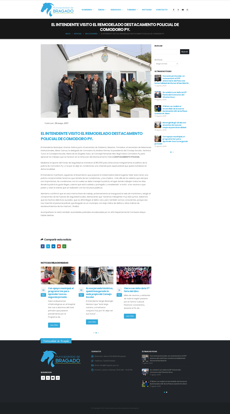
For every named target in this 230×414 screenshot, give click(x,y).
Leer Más (54, 322)
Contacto (162, 9)
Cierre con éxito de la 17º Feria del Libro (99, 290)
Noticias (147, 9)
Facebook (43, 246)
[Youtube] (183, 10)
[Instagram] (187, 10)
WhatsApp (64, 246)
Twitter (48, 246)
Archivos (158, 59)
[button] (94, 333)
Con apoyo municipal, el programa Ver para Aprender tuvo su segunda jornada (168, 368)
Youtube (53, 378)
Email (59, 246)
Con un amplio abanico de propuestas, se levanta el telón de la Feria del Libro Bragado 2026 (171, 131)
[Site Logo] (57, 10)
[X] (178, 10)
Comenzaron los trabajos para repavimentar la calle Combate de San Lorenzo (137, 293)
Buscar (158, 46)
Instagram (58, 378)
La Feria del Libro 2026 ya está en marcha (174, 116)
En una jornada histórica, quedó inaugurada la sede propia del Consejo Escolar (61, 293)
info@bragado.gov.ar (109, 365)
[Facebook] (174, 10)
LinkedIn (53, 246)
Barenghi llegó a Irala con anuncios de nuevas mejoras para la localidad (169, 357)
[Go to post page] (58, 275)
